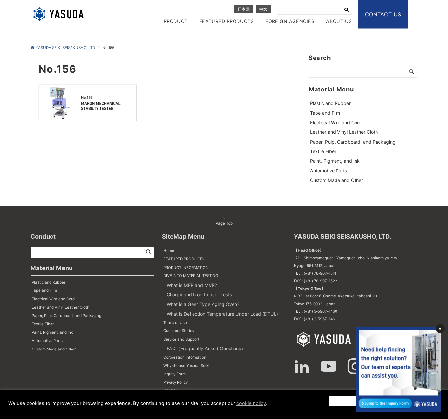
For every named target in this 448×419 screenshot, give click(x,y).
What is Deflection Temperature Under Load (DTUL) (222, 314)
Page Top (224, 223)
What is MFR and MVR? (192, 285)
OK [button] (361, 401)
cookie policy (251, 403)
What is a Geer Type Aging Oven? (203, 304)
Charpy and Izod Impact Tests (199, 294)
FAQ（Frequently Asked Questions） (206, 348)
